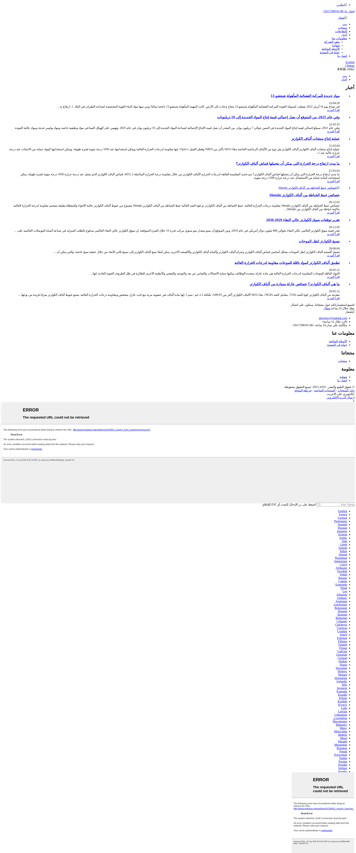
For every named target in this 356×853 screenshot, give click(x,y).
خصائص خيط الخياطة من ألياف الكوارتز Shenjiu (304, 195)
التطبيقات (341, 31)
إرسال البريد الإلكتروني (341, 397)
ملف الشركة (332, 41)
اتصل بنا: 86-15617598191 (339, 11)
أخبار (344, 34)
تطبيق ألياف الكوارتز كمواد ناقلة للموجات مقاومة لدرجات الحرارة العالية (287, 263)
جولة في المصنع (330, 52)
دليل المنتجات (346, 390)
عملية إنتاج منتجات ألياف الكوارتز (315, 139)
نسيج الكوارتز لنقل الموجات (319, 241)
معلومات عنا (339, 38)
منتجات (342, 27)
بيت (344, 24)
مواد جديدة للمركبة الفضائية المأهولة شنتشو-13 (305, 96)
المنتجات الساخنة (324, 390)
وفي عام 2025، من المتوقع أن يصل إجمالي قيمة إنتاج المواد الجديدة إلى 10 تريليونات (278, 117)
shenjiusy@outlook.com (333, 318)
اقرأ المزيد (333, 110)
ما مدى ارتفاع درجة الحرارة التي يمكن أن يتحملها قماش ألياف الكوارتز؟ (288, 163)
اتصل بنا (342, 55)
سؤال (326, 308)
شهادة (336, 45)
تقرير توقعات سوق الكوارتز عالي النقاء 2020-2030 (303, 220)
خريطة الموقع (303, 390)
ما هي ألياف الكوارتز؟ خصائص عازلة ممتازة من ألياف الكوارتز (295, 284)
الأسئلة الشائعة (331, 48)
